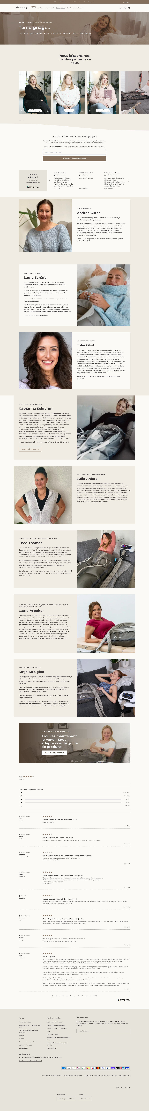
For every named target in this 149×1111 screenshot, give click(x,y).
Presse (21, 1035)
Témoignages (60, 8)
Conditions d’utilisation (92, 1075)
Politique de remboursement (52, 1075)
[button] (49, 180)
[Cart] (128, 8)
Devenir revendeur (25, 1045)
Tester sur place (25, 1022)
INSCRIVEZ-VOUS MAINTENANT (74, 158)
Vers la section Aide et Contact (30, 1061)
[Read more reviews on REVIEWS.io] (33, 186)
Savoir (69, 8)
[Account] (124, 8)
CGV (48, 1031)
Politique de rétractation (56, 1025)
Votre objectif (49, 8)
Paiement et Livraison (55, 1022)
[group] (29, 776)
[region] (74, 92)
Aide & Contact (78, 8)
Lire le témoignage (30, 449)
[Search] (120, 8)
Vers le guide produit (54, 753)
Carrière (22, 1039)
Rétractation (23, 1048)
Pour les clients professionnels (30, 1042)
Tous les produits (37, 8)
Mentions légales (53, 1034)
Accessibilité (51, 1048)
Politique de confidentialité (57, 1028)
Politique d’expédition (109, 1075)
